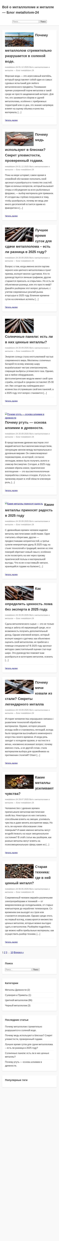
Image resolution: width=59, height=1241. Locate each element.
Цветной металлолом (16, 1000)
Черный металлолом (16, 1005)
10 (12, 952)
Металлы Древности (16, 990)
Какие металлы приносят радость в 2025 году (29, 510)
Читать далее (11, 120)
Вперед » (19, 952)
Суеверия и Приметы (16, 995)
